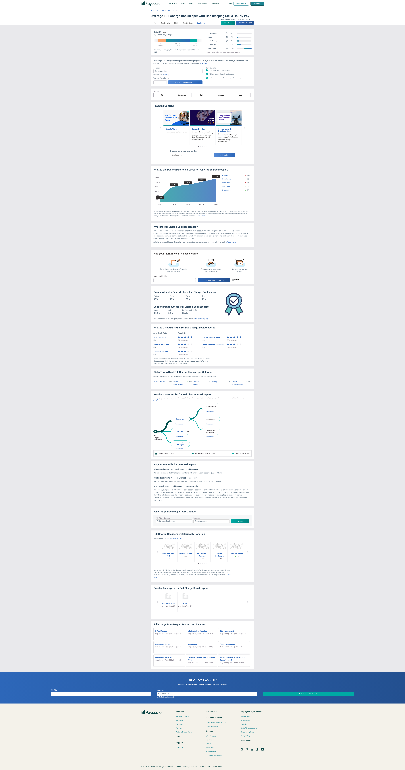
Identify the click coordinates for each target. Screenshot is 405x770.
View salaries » (180, 424)
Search (240, 521)
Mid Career (226, 183)
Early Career (226, 179)
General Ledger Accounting (213, 344)
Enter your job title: (160, 276)
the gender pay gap (201, 319)
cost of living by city (174, 538)
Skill (201, 95)
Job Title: (54, 690)
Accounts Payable (160, 351)
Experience (182, 95)
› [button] (244, 127)
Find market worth (245, 23)
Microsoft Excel (159, 382)
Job (163, 11)
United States (155, 11)
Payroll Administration (211, 337)
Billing (214, 382)
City (162, 95)
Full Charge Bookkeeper (173, 11)
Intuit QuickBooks (160, 337)
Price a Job (228, 23)
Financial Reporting (161, 344)
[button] (155, 22)
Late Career (226, 186)
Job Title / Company (163, 518)
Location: (156, 68)
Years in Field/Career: (161, 78)
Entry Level (226, 176)
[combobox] (177, 71)
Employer (220, 95)
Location (196, 518)
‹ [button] (160, 127)
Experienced (226, 190)
